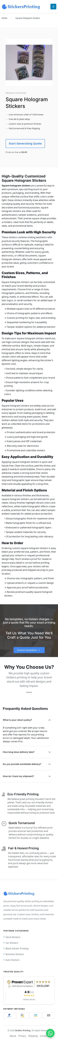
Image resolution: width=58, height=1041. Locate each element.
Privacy (22, 1035)
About (13, 1035)
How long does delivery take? (18, 752)
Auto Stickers (12, 959)
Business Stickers (14, 954)
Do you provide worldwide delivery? (22, 764)
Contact (44, 1035)
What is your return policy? (17, 719)
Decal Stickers (12, 937)
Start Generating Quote (25, 143)
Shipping (33, 1035)
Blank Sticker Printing (16, 948)
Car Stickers (11, 942)
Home (4, 18)
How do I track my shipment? (18, 776)
